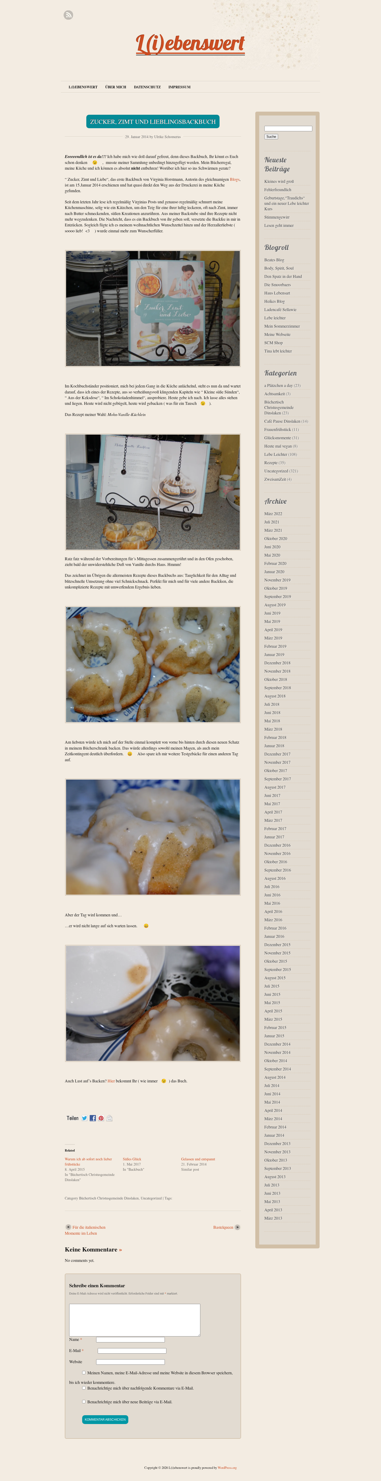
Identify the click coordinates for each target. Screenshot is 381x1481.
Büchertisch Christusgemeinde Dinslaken (109, 1198)
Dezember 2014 (277, 1044)
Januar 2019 (274, 654)
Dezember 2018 (277, 662)
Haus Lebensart (277, 293)
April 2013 (273, 1209)
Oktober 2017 (275, 770)
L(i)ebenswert (190, 42)
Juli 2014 (271, 1085)
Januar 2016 (274, 936)
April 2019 (273, 629)
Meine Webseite (277, 334)
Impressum (179, 87)
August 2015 (275, 977)
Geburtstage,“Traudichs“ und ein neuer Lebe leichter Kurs (286, 203)
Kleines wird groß (279, 181)
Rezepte (271, 462)
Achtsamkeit (274, 393)
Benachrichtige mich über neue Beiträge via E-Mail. (129, 1401)
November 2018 (277, 671)
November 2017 (277, 762)
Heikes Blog (274, 301)
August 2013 (275, 1176)
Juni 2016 (272, 894)
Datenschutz (147, 87)
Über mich (115, 87)
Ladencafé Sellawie (280, 309)
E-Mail (76, 1350)
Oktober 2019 (275, 588)
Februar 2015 (275, 1027)
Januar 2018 (274, 745)
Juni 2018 (272, 712)
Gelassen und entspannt (198, 1158)
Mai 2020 (272, 555)
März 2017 (273, 820)
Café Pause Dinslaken (282, 421)
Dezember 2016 (277, 845)
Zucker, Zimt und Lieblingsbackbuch (153, 121)
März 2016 (273, 919)
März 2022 (273, 513)
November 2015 (277, 952)
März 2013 (273, 1218)
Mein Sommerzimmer (282, 326)
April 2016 (273, 911)
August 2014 (275, 1077)
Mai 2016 (272, 903)
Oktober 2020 (275, 538)
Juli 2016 (271, 886)
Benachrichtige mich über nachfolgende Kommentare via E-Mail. (140, 1388)
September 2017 (277, 778)
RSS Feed (68, 15)
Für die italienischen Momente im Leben (85, 1229)
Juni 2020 (272, 546)
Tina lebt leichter (278, 351)
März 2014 (273, 1118)
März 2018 (273, 729)
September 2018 (277, 687)
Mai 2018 (272, 720)
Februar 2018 (275, 737)
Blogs (234, 179)
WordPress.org (227, 1467)
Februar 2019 (275, 646)
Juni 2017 (272, 795)
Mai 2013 (272, 1201)
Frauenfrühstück (277, 429)
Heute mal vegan (278, 446)
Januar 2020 (274, 571)
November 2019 (277, 580)
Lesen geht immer (279, 225)
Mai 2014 (272, 1102)
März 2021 (273, 530)
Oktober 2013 (275, 1160)
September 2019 (277, 596)
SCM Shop (273, 342)
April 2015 (273, 1010)
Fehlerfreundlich (277, 189)
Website (75, 1361)
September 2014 (277, 1069)
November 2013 (277, 1151)
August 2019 (275, 604)
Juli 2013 (271, 1185)
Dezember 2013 (277, 1143)
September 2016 (277, 870)
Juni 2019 (272, 613)
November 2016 (277, 853)
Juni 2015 (272, 994)
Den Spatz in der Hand (283, 276)
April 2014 (273, 1110)
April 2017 (273, 812)
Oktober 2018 (275, 679)
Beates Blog (274, 259)
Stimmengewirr (277, 217)
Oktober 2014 (275, 1060)
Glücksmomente (277, 437)
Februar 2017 (275, 828)
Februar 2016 (275, 928)
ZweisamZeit (275, 479)
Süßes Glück (132, 1158)
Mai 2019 (272, 621)
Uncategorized (151, 1198)
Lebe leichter (275, 317)
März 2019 (273, 638)
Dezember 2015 (277, 944)
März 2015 (273, 1019)
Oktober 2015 (275, 961)
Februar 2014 (275, 1127)
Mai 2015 (272, 1002)
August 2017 (275, 787)
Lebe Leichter (275, 454)
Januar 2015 (274, 1035)
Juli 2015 (271, 986)
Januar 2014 (274, 1135)
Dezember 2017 (277, 754)
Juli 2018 (271, 704)
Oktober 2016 (275, 861)
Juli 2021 (271, 521)
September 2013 (277, 1168)
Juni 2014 (272, 1093)
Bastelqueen (223, 1227)
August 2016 (275, 878)
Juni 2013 (272, 1193)
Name (75, 1339)
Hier (111, 1080)
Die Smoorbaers (277, 284)
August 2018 (275, 696)
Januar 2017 (274, 836)
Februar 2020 (275, 563)
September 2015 (277, 969)
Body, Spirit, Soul (279, 268)
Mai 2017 (272, 803)
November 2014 (277, 1052)
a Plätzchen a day (278, 385)
